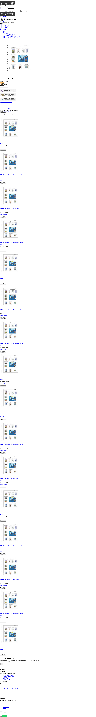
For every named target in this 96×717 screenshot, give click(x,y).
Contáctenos (5, 692)
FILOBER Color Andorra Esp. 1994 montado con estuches (11, 343)
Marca (1, 111)
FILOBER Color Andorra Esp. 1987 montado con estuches (11, 309)
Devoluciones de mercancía (7, 703)
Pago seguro (5, 689)
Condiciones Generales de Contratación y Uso (11, 688)
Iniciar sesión (2, 105)
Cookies (4, 690)
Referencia (2, 112)
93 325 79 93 (24, 11)
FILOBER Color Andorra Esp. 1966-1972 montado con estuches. (12, 275)
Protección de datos (6, 687)
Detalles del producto (6, 108)
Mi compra (2, 21)
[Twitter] (4, 712)
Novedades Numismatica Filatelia (8, 676)
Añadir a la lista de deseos (6, 102)
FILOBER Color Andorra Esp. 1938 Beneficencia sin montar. (12, 377)
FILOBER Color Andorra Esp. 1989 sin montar (9, 478)
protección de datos (34, 667)
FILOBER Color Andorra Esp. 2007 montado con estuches (11, 174)
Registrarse (8, 105)
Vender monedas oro (6, 679)
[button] (48, 16)
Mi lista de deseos (6, 707)
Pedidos (4, 704)
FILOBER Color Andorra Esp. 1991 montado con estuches (11, 444)
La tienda (4, 693)
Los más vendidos (6, 677)
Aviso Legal (5, 691)
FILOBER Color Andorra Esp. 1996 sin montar (9, 579)
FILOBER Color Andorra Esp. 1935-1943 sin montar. (10, 208)
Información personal (6, 702)
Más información (4, 8)
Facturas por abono (6, 705)
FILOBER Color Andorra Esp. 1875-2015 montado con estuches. (12, 512)
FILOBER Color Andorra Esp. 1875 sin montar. (9, 410)
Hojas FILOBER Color (7, 111)
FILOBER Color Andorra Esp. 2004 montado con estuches (11, 545)
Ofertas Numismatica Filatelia (8, 675)
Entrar (1, 180)
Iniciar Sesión (5, 9)
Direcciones (5, 706)
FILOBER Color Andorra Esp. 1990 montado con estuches (11, 613)
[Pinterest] (5, 712)
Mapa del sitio (5, 678)
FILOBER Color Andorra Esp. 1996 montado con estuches (11, 242)
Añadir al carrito (4, 87)
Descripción (5, 107)
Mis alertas (4, 708)
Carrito (1, 9)
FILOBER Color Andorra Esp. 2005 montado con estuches (11, 141)
